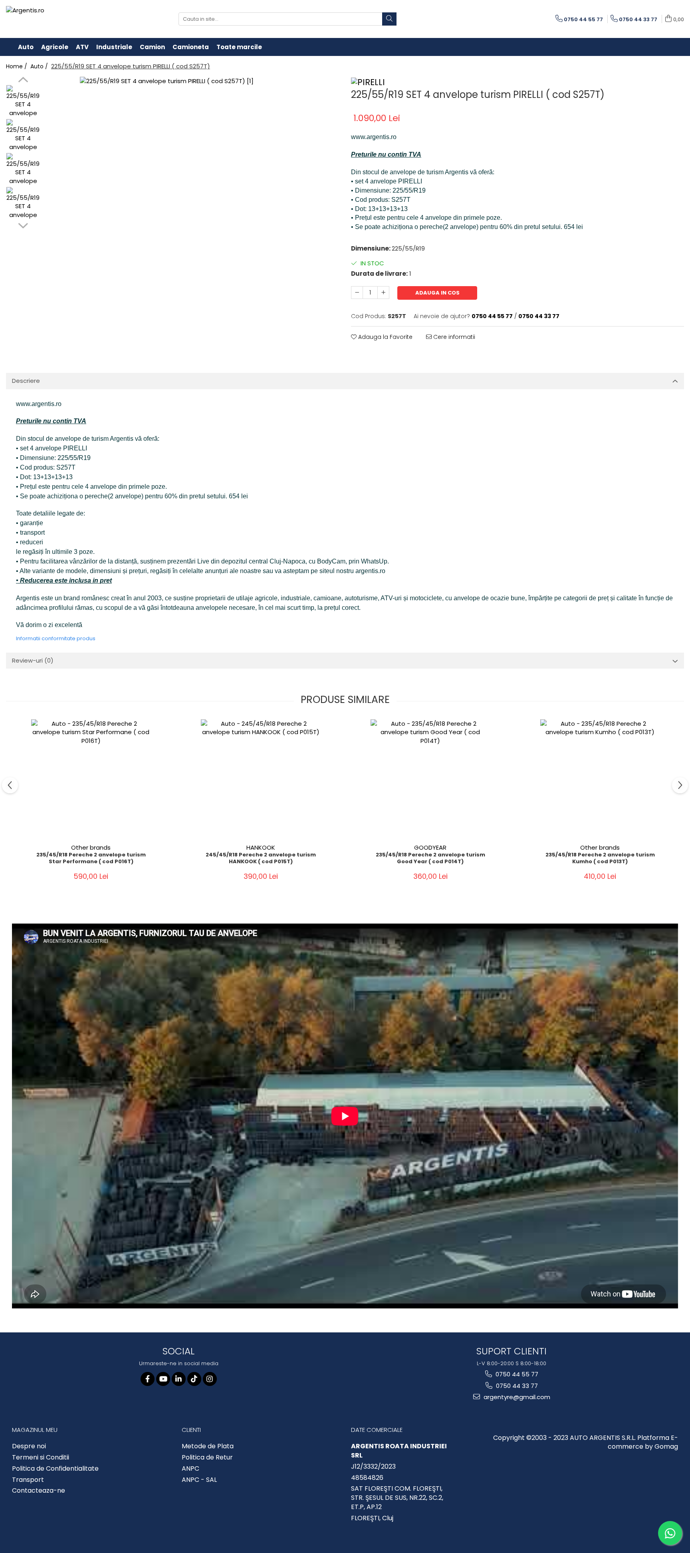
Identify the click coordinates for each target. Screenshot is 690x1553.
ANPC (190, 1468)
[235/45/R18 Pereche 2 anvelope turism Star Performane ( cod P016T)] (91, 779)
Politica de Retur (207, 1457)
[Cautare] (389, 19)
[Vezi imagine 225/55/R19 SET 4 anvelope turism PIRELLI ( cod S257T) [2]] (23, 169)
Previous (23, 81)
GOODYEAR (430, 847)
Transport (28, 1479)
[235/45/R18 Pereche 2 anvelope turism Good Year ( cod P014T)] (430, 779)
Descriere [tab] (26, 380)
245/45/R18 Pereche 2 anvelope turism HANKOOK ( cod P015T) (261, 858)
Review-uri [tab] (33, 660)
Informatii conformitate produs (55, 638)
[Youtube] (163, 1379)
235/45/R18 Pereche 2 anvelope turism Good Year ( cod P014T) (430, 858)
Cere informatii (453, 337)
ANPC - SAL (199, 1479)
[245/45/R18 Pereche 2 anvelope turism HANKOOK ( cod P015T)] (261, 779)
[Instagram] (210, 1379)
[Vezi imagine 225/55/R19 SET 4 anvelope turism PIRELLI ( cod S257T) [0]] (23, 101)
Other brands (91, 847)
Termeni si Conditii (40, 1457)
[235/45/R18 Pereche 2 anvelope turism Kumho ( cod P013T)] (600, 779)
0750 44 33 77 (516, 1386)
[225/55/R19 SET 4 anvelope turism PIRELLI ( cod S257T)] (191, 189)
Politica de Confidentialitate (55, 1468)
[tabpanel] (191, 189)
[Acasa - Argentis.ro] (58, 19)
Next (23, 225)
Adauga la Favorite (384, 337)
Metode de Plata (208, 1446)
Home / (17, 66)
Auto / (40, 66)
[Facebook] (148, 1379)
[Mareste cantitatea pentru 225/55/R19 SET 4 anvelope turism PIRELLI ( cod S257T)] (383, 292)
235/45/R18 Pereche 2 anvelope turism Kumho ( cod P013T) (600, 858)
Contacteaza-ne (38, 1490)
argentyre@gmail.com (516, 1397)
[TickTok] (194, 1379)
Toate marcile (239, 47)
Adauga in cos (437, 293)
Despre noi (29, 1446)
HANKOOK (260, 847)
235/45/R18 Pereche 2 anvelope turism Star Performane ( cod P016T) (91, 858)
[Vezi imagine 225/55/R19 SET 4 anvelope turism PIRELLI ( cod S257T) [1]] (23, 135)
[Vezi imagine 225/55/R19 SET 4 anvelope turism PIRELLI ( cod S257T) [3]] (23, 203)
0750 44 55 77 (516, 1374)
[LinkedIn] (179, 1379)
